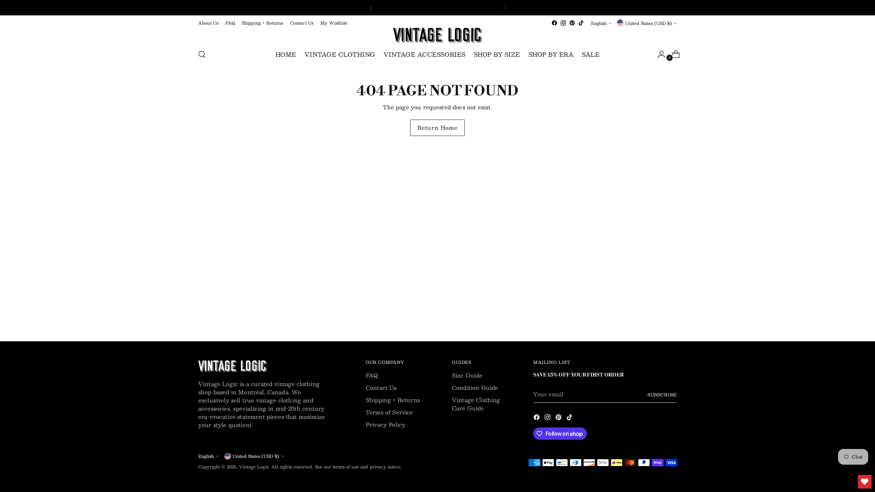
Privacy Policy (385, 424)
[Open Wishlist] (865, 482)
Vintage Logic (254, 466)
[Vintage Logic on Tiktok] (581, 23)
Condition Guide (475, 387)
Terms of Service (389, 412)
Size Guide (467, 375)
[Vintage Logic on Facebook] (554, 23)
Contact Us (381, 387)
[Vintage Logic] (437, 35)
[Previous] (370, 7)
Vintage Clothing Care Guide (476, 404)
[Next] (504, 7)
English (599, 23)
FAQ (372, 375)
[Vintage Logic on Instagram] (563, 23)
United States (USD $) (648, 23)
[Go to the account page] (658, 54)
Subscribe (662, 394)
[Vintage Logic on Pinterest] (572, 23)
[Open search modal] (202, 54)
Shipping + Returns (393, 400)
